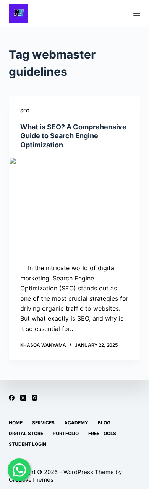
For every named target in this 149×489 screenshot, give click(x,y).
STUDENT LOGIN (27, 444)
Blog (104, 422)
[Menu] (136, 13)
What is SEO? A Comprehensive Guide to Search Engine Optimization (73, 136)
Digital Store (26, 433)
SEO (24, 111)
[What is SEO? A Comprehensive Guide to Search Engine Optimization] (74, 206)
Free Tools (102, 433)
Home (16, 422)
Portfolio (66, 433)
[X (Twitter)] (23, 398)
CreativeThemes (31, 479)
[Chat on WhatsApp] (19, 469)
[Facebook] (12, 398)
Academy (76, 422)
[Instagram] (34, 398)
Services (43, 422)
